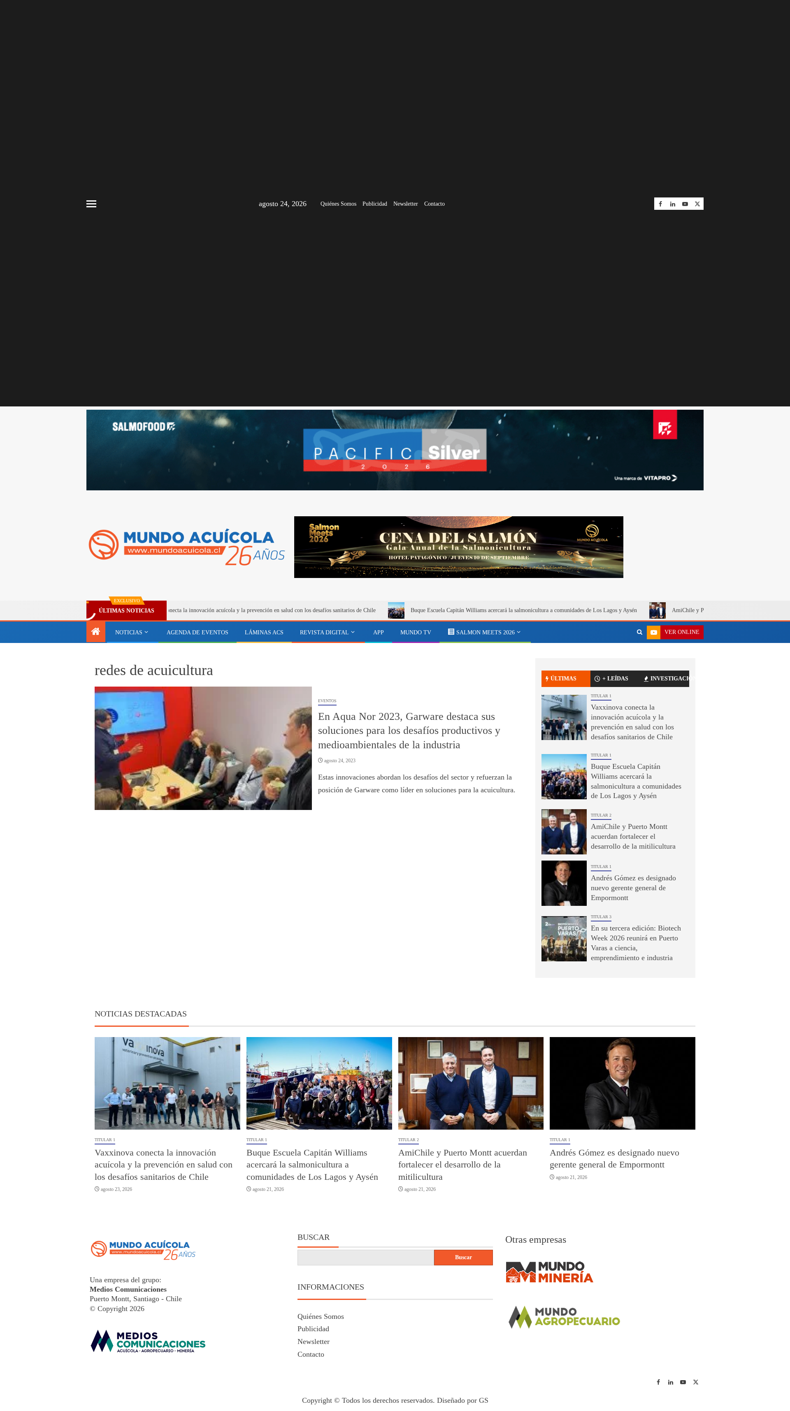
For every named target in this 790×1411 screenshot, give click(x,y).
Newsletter (405, 204)
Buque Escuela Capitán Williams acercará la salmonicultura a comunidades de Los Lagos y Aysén (459, 610)
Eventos (327, 701)
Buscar (313, 1237)
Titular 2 (601, 815)
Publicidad (374, 204)
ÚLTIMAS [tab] (563, 678)
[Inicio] (95, 632)
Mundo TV (415, 632)
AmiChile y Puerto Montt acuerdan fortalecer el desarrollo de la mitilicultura (633, 836)
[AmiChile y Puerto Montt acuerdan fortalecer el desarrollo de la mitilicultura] (564, 831)
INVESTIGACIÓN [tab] (670, 678)
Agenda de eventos (197, 632)
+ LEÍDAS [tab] (615, 678)
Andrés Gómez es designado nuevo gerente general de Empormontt (633, 888)
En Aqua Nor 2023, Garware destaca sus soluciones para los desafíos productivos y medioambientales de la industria (409, 730)
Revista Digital (324, 632)
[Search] (639, 632)
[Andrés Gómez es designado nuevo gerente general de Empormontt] (564, 883)
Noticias (128, 632)
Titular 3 (601, 916)
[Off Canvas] (91, 203)
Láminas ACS (264, 632)
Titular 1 (601, 696)
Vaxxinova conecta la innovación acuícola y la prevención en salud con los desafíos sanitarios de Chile (192, 610)
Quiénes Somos (338, 204)
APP (378, 632)
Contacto (434, 204)
